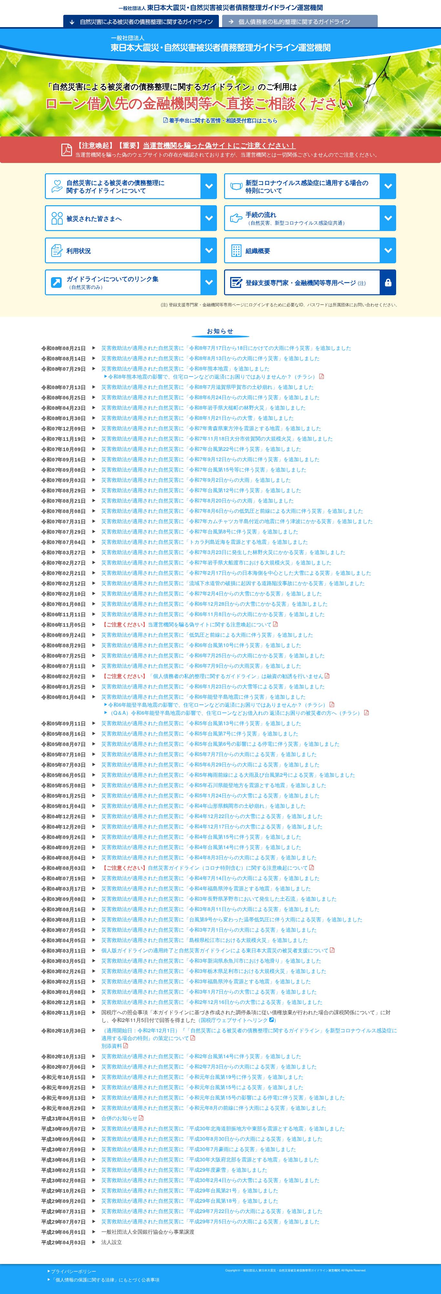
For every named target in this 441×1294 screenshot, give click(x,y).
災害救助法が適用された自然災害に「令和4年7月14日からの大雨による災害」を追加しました (210, 878)
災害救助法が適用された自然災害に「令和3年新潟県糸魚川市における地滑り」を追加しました (211, 960)
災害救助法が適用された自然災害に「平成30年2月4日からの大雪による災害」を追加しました (210, 1180)
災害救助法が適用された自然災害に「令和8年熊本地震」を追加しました (185, 368)
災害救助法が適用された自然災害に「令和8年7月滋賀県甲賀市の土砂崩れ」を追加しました (207, 386)
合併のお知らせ (120, 1118)
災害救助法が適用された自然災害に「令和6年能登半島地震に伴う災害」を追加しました (203, 696)
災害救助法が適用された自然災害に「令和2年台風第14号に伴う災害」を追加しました (201, 1056)
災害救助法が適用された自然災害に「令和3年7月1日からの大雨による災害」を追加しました (209, 929)
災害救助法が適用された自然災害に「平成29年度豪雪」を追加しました (184, 1169)
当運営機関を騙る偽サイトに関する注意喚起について (187, 624)
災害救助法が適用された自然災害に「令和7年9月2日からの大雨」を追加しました (196, 479)
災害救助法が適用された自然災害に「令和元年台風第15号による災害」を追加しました (202, 1087)
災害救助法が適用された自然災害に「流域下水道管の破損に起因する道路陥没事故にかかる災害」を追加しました (233, 583)
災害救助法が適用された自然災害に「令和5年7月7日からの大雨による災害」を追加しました (209, 754)
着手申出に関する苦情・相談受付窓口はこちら (223, 120)
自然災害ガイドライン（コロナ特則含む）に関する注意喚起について (205, 867)
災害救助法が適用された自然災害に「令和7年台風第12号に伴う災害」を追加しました (201, 490)
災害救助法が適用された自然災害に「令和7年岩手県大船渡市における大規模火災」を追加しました (216, 562)
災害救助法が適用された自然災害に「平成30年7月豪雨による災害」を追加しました (198, 1149)
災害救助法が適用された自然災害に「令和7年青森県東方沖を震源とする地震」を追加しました (211, 428)
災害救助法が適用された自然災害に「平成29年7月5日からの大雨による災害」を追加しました (210, 1221)
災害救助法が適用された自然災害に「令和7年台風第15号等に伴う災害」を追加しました (203, 469)
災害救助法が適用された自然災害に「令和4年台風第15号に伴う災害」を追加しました (201, 836)
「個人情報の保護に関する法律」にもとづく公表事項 (105, 1279)
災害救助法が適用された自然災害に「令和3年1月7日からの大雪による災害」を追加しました (209, 991)
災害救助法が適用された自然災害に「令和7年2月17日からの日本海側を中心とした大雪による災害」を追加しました (236, 572)
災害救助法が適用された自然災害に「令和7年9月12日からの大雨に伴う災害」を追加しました (210, 459)
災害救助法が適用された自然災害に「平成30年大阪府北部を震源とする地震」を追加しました (210, 1159)
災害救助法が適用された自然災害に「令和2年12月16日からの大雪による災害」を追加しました (212, 1002)
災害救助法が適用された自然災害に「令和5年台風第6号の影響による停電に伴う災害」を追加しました (220, 743)
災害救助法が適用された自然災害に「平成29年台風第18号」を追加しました (189, 1200)
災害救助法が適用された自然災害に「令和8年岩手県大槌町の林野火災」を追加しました (203, 407)
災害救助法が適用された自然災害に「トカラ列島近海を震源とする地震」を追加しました (204, 541)
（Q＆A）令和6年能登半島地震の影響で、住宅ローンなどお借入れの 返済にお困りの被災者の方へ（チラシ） (235, 712)
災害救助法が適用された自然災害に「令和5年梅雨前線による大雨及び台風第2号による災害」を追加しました (228, 774)
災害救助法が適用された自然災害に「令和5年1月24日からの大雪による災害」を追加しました (210, 795)
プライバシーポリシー (73, 1271)
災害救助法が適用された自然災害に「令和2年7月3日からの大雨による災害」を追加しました (209, 1066)
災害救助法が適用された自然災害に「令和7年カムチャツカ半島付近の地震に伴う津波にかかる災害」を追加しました (237, 521)
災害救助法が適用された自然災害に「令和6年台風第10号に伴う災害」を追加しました (201, 645)
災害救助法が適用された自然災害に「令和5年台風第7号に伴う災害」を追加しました (199, 733)
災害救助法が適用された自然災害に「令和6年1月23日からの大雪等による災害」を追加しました (213, 686)
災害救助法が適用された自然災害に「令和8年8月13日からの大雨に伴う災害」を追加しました (210, 358)
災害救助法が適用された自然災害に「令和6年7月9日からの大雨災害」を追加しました (201, 665)
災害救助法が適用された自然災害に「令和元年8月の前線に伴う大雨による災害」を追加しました (213, 1107)
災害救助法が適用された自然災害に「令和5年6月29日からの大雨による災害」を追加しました (210, 764)
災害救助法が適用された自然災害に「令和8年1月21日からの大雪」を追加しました (197, 417)
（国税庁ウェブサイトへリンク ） (237, 1020)
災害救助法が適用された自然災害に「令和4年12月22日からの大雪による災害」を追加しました (212, 816)
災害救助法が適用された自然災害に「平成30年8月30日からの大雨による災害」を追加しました (212, 1138)
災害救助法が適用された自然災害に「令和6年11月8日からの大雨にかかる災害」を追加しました (213, 614)
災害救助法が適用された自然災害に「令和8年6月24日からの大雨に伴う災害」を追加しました (210, 397)
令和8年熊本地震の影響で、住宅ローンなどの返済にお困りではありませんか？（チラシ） (213, 376)
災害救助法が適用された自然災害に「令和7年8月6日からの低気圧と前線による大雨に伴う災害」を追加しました (232, 510)
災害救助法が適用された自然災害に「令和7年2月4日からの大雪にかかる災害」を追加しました (211, 593)
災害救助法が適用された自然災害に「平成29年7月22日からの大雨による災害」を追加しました (212, 1211)
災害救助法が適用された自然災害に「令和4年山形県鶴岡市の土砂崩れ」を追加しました (203, 805)
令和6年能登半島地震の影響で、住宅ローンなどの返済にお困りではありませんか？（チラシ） (218, 704)
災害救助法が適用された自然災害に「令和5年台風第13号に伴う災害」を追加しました (201, 723)
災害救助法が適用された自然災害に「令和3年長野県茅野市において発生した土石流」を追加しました (219, 898)
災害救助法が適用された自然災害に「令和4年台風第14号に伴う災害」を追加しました (201, 847)
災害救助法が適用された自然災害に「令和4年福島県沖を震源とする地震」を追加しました (206, 888)
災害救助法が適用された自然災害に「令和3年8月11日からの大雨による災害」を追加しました (210, 909)
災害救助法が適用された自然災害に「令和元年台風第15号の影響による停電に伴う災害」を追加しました (223, 1097)
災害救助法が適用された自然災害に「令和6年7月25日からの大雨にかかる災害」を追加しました (213, 655)
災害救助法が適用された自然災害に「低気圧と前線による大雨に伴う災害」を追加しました (207, 634)
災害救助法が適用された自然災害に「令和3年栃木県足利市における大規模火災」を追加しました (213, 971)
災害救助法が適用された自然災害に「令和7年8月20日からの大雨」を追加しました (197, 500)
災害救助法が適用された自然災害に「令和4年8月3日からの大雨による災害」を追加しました (209, 857)
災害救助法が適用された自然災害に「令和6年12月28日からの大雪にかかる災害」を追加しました (214, 603)
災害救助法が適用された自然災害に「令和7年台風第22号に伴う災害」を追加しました (201, 448)
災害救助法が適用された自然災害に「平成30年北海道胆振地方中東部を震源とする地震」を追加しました (223, 1128)
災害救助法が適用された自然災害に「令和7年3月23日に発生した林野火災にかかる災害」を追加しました (223, 552)
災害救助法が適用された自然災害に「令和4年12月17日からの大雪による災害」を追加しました (212, 826)
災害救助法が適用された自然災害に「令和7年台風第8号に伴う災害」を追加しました (199, 531)
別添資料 (112, 1045)
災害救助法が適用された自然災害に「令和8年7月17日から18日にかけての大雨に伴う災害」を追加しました (226, 347)
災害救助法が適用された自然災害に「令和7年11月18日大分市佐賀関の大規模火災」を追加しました (217, 438)
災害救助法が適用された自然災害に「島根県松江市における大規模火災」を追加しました (204, 940)
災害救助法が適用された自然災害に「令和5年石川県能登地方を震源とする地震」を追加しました (213, 785)
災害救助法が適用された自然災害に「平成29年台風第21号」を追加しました (189, 1190)
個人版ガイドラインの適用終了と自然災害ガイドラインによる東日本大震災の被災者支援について (215, 950)
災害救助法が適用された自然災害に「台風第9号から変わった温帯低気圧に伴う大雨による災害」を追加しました (232, 919)
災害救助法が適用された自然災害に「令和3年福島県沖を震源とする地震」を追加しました (206, 981)
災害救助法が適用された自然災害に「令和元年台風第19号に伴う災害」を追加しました (202, 1076)
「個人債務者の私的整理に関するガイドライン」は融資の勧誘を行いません (213, 676)
